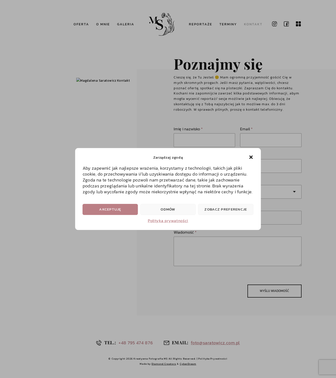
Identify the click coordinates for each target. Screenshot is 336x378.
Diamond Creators (164, 364)
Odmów (168, 209)
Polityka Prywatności (212, 359)
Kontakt (253, 24)
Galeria (125, 24)
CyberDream (188, 364)
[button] (251, 157)
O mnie (103, 24)
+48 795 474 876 (136, 342)
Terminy (228, 24)
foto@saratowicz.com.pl (215, 342)
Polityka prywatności (168, 221)
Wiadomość (185, 232)
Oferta (81, 24)
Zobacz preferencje (225, 209)
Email (246, 129)
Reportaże (200, 24)
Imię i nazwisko (188, 129)
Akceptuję (110, 209)
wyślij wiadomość (274, 290)
